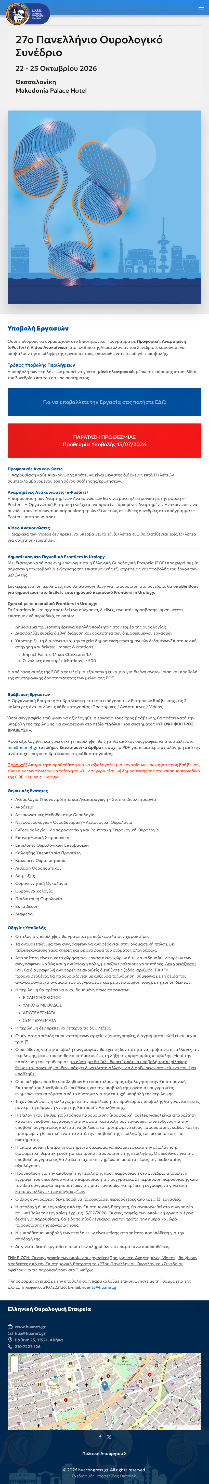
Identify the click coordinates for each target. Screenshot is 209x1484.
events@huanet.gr (100, 1287)
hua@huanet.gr (23, 747)
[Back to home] (27, 13)
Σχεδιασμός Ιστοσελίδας (95, 1475)
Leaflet (168, 1427)
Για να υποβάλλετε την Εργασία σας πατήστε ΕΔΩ (104, 402)
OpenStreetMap (189, 1427)
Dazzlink (128, 1475)
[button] (201, 7)
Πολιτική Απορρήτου (102, 1453)
